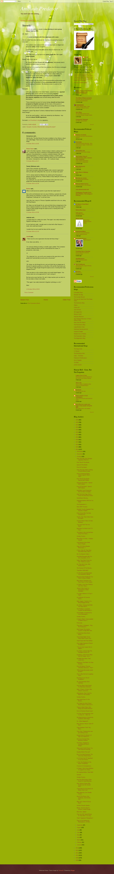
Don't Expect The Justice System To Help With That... (85, 630)
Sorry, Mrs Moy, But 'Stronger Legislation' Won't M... (84, 459)
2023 (77, 427)
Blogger (73, 870)
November (80, 454)
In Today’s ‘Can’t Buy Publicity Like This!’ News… (85, 585)
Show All (92, 124)
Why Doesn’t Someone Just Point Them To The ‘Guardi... (85, 581)
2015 (77, 447)
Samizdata (79, 142)
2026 (77, 420)
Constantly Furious (81, 238)
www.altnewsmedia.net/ (82, 189)
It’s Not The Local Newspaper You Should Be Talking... (84, 573)
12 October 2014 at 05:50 (32, 289)
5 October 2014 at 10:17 (32, 161)
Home (46, 300)
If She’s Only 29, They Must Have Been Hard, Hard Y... (84, 551)
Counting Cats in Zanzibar (83, 251)
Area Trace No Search (79, 322)
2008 (77, 860)
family (28, 29)
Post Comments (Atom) (34, 303)
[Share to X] (44, 124)
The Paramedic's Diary (80, 336)
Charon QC (77, 307)
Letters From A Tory (81, 375)
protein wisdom (78, 364)
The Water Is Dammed (81, 93)
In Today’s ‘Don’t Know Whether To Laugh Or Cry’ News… (85, 769)
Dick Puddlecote (80, 264)
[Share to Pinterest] (47, 124)
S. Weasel (76, 351)
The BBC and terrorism (81, 121)
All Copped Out (78, 312)
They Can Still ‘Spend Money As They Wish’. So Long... (84, 815)
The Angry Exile (78, 349)
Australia (34, 127)
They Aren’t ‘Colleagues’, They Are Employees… (85, 626)
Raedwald (78, 390)
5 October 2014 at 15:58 (32, 212)
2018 (77, 439)
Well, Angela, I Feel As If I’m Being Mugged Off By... (84, 602)
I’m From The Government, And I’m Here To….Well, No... (85, 714)
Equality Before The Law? (83, 752)
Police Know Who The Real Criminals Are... (84, 513)
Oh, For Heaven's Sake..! (83, 554)
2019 (77, 437)
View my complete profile (80, 82)
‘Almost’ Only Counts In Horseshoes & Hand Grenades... (83, 590)
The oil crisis (79, 273)
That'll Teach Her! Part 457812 (84, 640)
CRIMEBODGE (80, 105)
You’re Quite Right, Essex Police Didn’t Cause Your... (84, 637)
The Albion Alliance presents (84, 98)
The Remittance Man (79, 353)
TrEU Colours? (87, 240)
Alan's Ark (78, 382)
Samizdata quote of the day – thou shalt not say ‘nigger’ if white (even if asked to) (84, 145)
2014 (77, 449)
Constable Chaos (78, 292)
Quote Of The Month (82, 465)
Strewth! (79, 774)
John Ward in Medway (82, 172)
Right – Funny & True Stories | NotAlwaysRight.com (84, 91)
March (79, 840)
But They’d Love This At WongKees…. (83, 678)
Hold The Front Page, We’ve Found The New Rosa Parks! (85, 495)
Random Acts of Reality (80, 333)
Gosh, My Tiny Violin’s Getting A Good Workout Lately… (85, 470)
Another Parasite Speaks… (84, 805)
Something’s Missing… (83, 498)
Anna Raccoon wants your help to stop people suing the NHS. (84, 406)
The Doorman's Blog (79, 303)
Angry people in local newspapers (82, 396)
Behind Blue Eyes (81, 210)
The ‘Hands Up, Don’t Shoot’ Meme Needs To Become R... (85, 704)
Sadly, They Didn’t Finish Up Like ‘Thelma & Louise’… (84, 561)
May (78, 835)
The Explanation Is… (82, 504)
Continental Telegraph (82, 119)
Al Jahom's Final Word (82, 204)
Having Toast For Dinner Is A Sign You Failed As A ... (84, 736)
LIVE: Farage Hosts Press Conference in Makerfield (82, 161)
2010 (77, 855)
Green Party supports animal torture (87, 221)
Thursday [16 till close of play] (83, 152)
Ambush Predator (39, 8)
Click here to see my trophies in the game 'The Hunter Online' (83, 75)
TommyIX (61, 870)
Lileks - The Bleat (78, 355)
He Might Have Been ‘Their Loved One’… (84, 659)
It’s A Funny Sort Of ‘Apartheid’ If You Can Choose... (85, 759)
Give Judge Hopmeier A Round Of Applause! (85, 644)
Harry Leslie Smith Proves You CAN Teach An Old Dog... (85, 748)
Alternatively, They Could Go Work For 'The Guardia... (84, 694)
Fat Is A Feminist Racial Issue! (85, 711)
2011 (77, 853)
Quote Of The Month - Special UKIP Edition (84, 483)
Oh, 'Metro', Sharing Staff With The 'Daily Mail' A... (84, 605)
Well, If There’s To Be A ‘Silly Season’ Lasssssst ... (84, 690)
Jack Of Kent (77, 309)
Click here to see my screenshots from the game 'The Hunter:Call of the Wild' (83, 79)
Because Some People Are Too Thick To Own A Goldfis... (85, 577)
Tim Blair (76, 362)
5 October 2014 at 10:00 (32, 143)
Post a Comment (29, 292)
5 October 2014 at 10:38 (32, 183)
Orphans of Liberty (81, 134)
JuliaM (28, 236)
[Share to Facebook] (45, 124)
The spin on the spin (81, 391)
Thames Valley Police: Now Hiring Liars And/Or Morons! (84, 708)
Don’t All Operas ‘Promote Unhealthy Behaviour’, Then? (85, 667)
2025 (77, 422)
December (80, 451)
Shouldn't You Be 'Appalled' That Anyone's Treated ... (85, 510)
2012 (77, 850)
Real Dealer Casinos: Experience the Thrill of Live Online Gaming (84, 377)
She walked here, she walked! (83, 408)
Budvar (28, 188)
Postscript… (80, 623)
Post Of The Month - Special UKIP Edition (84, 487)
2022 (77, 429)
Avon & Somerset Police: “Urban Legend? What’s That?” (83, 475)
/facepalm (29, 127)
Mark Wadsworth (80, 166)
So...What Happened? (82, 721)
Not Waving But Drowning (82, 179)
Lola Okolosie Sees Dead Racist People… (83, 543)
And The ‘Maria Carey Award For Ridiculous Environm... (84, 686)
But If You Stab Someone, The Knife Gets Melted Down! (85, 755)
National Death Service (82, 183)
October (79, 456)
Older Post (66, 300)
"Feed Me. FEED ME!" (83, 570)
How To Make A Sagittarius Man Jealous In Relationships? (83, 384)
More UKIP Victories (82, 506)
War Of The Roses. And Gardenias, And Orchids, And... (84, 798)
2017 (77, 442)
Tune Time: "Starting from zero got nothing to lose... (85, 732)
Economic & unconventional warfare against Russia (82, 233)
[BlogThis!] (42, 124)
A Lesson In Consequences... (84, 766)
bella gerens (79, 213)
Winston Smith (77, 314)
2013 (77, 848)
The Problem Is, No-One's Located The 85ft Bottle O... (85, 609)
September (80, 825)
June (78, 832)
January (79, 844)
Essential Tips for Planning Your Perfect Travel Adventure (83, 100)
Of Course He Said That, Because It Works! (83, 739)
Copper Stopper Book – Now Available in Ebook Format (83, 107)
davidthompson (80, 258)
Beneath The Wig (78, 294)
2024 (77, 424)
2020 (77, 434)
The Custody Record (79, 297)
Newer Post (24, 300)
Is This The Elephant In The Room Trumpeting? (84, 762)
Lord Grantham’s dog (34, 120)
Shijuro (75, 305)
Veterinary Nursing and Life (81, 329)
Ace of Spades (78, 360)
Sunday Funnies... (81, 536)
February (79, 842)
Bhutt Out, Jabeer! (81, 811)
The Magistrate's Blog (79, 338)
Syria (77, 173)
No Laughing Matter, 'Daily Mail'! (85, 772)
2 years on (78, 167)
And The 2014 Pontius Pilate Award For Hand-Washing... (84, 780)
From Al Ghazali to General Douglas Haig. (82, 253)
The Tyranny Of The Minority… (85, 568)
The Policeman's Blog (79, 324)
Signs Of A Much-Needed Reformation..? (83, 547)
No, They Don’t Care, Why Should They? (83, 565)
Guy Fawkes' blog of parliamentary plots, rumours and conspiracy (84, 158)
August (79, 827)
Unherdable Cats (80, 150)
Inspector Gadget (78, 331)
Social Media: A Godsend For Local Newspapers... (84, 613)
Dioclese (78, 271)
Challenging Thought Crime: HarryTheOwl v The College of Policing (84, 194)
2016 (77, 444)
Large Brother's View (79, 327)
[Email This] (40, 124)
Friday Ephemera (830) (81, 260)
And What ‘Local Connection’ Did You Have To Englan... (84, 491)
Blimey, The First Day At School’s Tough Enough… (84, 808)
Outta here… (79, 205)
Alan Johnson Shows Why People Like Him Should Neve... (83, 785)
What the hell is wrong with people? (46, 127)
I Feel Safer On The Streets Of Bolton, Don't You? (85, 789)
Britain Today (79, 218)
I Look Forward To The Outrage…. (84, 185)
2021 (77, 432)
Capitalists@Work (81, 231)
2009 (77, 857)
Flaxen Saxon (30, 148)
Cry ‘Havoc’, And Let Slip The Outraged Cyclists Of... (84, 651)
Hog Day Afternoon (79, 316)
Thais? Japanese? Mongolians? (85, 818)
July (78, 830)
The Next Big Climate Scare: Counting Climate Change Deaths (84, 114)
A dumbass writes (80, 214)
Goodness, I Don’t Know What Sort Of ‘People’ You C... (84, 655)
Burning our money (81, 178)
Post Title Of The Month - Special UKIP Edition (83, 479)
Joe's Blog (79, 112)
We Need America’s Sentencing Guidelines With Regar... (85, 718)
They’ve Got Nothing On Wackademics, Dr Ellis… (84, 821)
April (78, 837)
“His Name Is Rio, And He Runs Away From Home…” (85, 533)
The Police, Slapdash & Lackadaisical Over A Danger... (83, 744)
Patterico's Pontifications (80, 358)
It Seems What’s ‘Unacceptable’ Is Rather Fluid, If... (85, 619)
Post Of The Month (82, 467)
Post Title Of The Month (83, 462)
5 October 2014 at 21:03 (32, 231)
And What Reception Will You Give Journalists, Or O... (84, 557)
